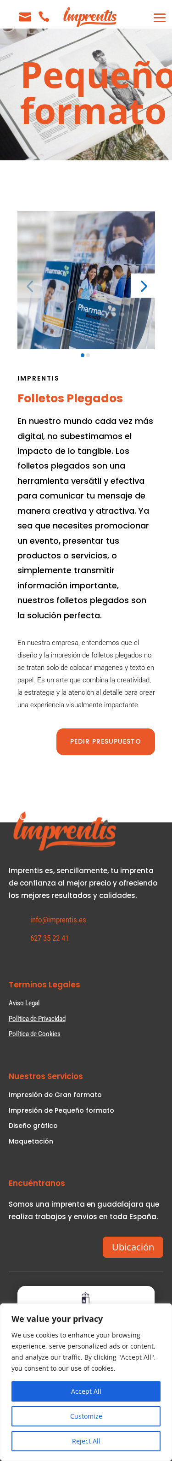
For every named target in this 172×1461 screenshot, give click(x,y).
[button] (143, 286)
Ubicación (133, 1247)
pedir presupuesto (105, 741)
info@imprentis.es (58, 919)
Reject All (86, 1441)
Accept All (86, 1391)
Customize (86, 1416)
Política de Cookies (35, 1034)
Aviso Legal (24, 1003)
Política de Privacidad (37, 1019)
